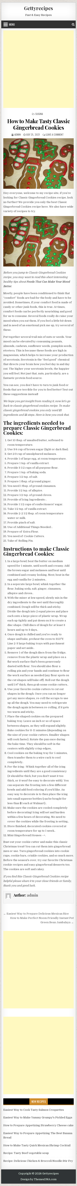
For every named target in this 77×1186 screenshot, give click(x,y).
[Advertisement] (38, 69)
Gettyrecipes (38, 8)
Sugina (39, 114)
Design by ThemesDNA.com (38, 1179)
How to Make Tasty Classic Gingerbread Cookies (38, 124)
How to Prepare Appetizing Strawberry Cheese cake (38, 1125)
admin (17, 134)
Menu (12, 24)
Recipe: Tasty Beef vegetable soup (26, 1153)
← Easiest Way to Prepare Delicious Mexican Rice (36, 913)
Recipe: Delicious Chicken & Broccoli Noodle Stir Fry (38, 1160)
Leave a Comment (55, 134)
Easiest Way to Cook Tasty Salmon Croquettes (33, 1109)
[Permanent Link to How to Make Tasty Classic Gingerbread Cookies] (38, 163)
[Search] (73, 24)
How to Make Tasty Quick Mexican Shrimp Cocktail (36, 1145)
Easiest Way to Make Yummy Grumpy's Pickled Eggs (37, 1117)
